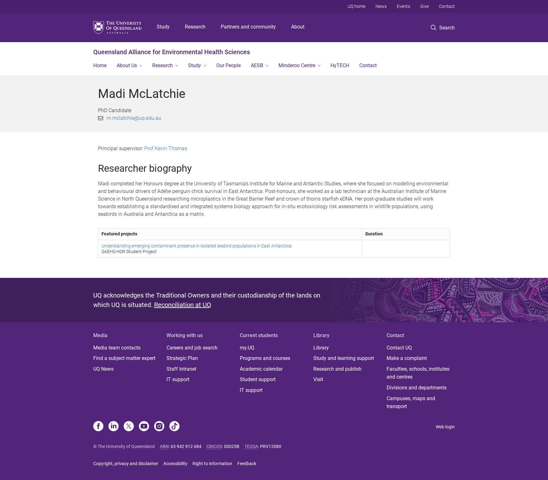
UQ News (103, 369)
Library (321, 348)
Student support (258, 379)
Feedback (246, 463)
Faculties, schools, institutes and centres (418, 373)
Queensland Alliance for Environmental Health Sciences (171, 52)
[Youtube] (144, 426)
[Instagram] (159, 426)
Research (195, 27)
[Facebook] (98, 426)
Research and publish (337, 369)
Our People (228, 65)
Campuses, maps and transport (411, 402)
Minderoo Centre (296, 65)
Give (424, 6)
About (297, 27)
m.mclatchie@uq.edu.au (134, 118)
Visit (318, 379)
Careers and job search (192, 348)
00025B (231, 446)
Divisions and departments (417, 388)
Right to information (212, 463)
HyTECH (339, 65)
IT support (177, 379)
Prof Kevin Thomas (165, 148)
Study (163, 27)
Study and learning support (343, 358)
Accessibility (175, 463)
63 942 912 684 (186, 446)
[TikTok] (174, 426)
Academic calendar (261, 369)
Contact (447, 6)
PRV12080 (270, 446)
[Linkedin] (113, 426)
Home (100, 65)
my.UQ (247, 348)
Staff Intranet (181, 369)
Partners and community (248, 27)
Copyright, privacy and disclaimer (125, 463)
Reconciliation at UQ (182, 305)
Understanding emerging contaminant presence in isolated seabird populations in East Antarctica (196, 245)
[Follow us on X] (129, 426)
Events (403, 6)
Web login (445, 426)
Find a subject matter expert (124, 358)
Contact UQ (399, 348)
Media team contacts (116, 348)
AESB (257, 65)
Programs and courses (265, 358)
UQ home (356, 6)
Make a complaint (407, 358)
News (381, 6)
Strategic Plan (182, 358)
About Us (127, 65)
